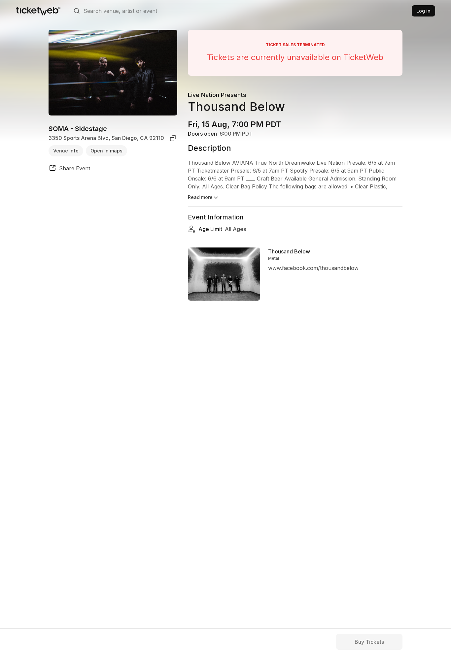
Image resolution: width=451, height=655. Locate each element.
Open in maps (106, 150)
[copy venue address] (173, 138)
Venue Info (66, 150)
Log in (423, 11)
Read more (200, 197)
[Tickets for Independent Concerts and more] (38, 11)
